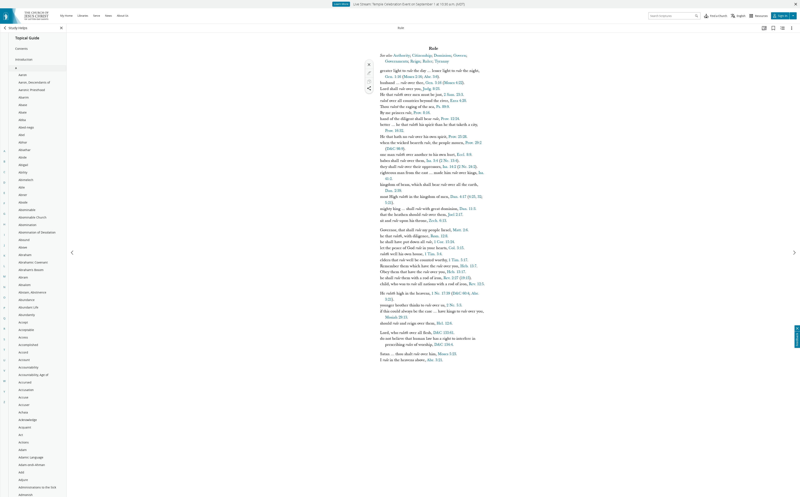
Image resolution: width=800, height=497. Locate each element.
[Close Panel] (61, 28)
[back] (5, 28)
